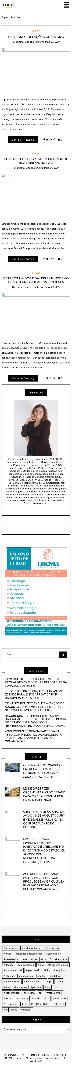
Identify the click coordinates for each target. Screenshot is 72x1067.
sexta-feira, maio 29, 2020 (46, 42)
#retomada (22, 998)
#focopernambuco (58, 964)
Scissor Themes (35, 1058)
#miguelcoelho (32, 981)
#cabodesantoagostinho (29, 953)
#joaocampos (26, 976)
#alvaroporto (11, 948)
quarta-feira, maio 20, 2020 (46, 287)
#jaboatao (9, 976)
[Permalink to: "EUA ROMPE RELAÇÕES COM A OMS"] (36, 70)
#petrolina (29, 992)
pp (5, 1009)
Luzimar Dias (22, 42)
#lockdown (55, 976)
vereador (26, 1009)
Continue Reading (23, 139)
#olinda (60, 981)
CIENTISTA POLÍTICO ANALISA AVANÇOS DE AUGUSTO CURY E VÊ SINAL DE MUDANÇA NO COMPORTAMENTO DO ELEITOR (34, 707)
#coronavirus (30, 959)
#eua (41, 964)
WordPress (36, 1060)
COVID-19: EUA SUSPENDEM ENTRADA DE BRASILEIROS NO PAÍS (36, 160)
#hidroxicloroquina (54, 970)
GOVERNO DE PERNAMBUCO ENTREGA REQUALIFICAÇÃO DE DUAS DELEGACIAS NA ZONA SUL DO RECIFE (36, 682)
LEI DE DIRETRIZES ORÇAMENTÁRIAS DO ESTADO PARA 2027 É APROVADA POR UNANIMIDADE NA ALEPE (33, 695)
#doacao (9, 964)
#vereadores (11, 1004)
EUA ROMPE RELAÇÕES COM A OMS (36, 37)
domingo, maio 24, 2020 (46, 168)
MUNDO (36, 31)
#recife (8, 998)
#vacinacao (59, 998)
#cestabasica (11, 959)
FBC (24, 1004)
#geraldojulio (33, 970)
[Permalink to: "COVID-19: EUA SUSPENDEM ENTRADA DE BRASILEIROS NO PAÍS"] (36, 195)
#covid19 (46, 959)
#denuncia (61, 959)
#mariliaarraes (12, 981)
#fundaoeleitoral (13, 970)
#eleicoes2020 (26, 964)
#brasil (7, 953)
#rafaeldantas (54, 992)
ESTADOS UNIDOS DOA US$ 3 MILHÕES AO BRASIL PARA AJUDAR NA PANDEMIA (36, 280)
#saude (36, 998)
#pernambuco (11, 992)
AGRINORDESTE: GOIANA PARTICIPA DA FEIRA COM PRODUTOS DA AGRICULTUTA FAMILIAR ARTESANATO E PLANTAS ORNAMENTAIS (33, 736)
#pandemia (20, 987)
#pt (40, 992)
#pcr (47, 987)
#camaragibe (53, 953)
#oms (7, 987)
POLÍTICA (58, 1004)
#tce (46, 998)
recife (14, 1009)
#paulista (36, 987)
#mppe (48, 981)
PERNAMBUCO (40, 1004)
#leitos (41, 976)
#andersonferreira (32, 948)
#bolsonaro (52, 948)
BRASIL (36, 153)
